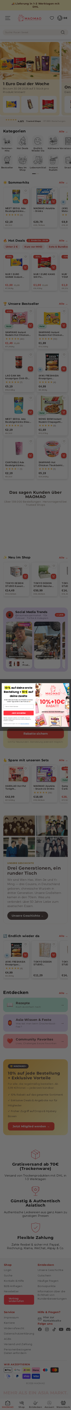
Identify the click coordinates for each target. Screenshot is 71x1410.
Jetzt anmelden (19, 713)
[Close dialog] (66, 685)
